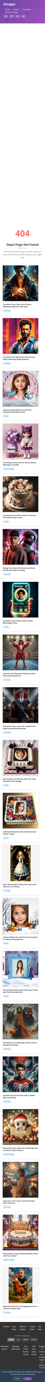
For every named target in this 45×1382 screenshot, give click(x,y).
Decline (17, 1378)
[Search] (7, 20)
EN (6, 16)
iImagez (9, 4)
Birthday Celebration (15, 1347)
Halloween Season (4, 1347)
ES (17, 16)
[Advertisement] (22, 120)
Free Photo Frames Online (26, 1350)
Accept (27, 1378)
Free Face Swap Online (33, 1350)
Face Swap (26, 9)
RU (23, 16)
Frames (16, 9)
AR (12, 16)
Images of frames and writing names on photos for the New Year (42, 1359)
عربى (18, 1339)
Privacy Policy (32, 1327)
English (11, 1340)
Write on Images (11, 12)
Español (25, 1339)
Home (7, 9)
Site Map (39, 1327)
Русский (33, 1339)
